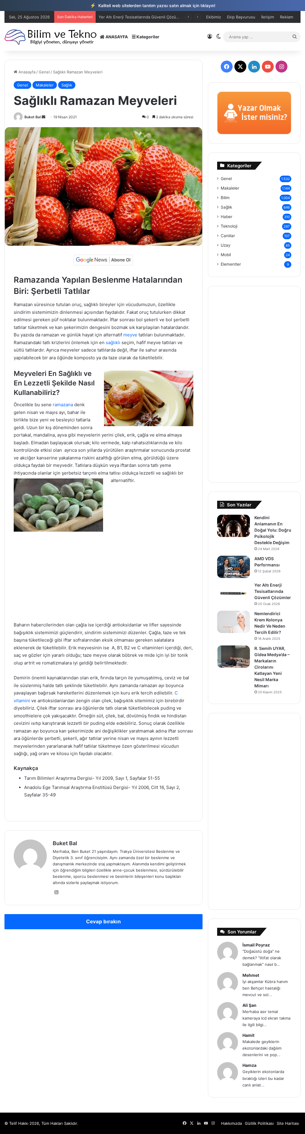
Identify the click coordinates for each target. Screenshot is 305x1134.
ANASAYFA (116, 36)
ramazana (63, 404)
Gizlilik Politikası (259, 1123)
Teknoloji (229, 226)
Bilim (225, 197)
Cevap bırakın (103, 921)
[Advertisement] (103, 577)
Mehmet (250, 975)
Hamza (249, 1065)
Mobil (226, 254)
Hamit (248, 1035)
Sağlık (66, 85)
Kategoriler (147, 36)
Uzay (226, 245)
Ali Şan (249, 1005)
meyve (130, 335)
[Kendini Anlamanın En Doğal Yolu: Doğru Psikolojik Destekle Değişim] (233, 526)
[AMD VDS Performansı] (233, 567)
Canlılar (228, 235)
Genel (44, 72)
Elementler (231, 264)
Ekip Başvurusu (241, 17)
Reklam (286, 17)
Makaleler (45, 85)
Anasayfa (26, 72)
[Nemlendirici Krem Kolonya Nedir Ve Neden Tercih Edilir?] (233, 622)
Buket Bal (32, 117)
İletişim (267, 17)
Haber (226, 216)
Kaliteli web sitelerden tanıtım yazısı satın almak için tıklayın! (152, 5)
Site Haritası (288, 1123)
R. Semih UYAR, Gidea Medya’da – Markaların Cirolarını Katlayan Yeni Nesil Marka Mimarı (272, 667)
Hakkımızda (231, 1123)
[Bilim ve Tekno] (51, 37)
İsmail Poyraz (256, 944)
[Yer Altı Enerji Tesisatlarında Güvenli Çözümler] (233, 593)
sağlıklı (113, 342)
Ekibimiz (213, 17)
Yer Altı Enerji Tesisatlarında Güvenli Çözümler (272, 591)
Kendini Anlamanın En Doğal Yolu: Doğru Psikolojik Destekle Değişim (272, 530)
